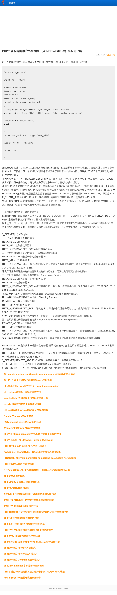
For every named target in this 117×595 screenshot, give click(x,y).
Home (12, 3)
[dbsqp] (3, 5)
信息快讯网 (110, 55)
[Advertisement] (58, 26)
